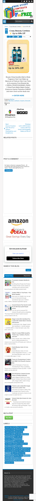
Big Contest (20, 427)
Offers (12, 453)
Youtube (32, 1)
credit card (17, 432)
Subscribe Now (18, 258)
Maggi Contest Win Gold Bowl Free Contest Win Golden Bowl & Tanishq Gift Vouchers (21, 320)
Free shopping (20, 443)
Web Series (18, 460)
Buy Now (8, 418)
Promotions (8, 455)
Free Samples (8, 443)
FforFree (12, 99)
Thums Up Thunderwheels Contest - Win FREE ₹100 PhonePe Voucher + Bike (21, 361)
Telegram (23, 112)
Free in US (17, 439)
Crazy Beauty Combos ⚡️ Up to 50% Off (19, 32)
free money (8, 441)
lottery (6, 453)
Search (31, 21)
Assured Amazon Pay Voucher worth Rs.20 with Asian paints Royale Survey (21, 306)
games (17, 448)
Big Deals (11, 100)
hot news (7, 451)
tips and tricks (8, 460)
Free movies (17, 441)
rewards (7, 458)
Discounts (27, 100)
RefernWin (16, 455)
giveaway (24, 448)
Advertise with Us (17, 500)
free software (8, 446)
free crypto (16, 436)
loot (26, 451)
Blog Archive (27, 275)
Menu (4, 1)
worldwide (7, 462)
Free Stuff (17, 446)
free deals (7, 439)
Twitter (24, 1)
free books (8, 436)
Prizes (19, 453)
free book (24, 434)
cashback (16, 100)
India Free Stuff (17, 451)
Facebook (22, 1)
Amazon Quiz (8, 427)
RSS (29, 1)
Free (16, 434)
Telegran (27, 1)
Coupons (22, 100)
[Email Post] (5, 104)
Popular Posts (8, 275)
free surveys (8, 448)
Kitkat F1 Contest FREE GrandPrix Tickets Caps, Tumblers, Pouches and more (21, 334)
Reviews (26, 455)
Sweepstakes (15, 458)
